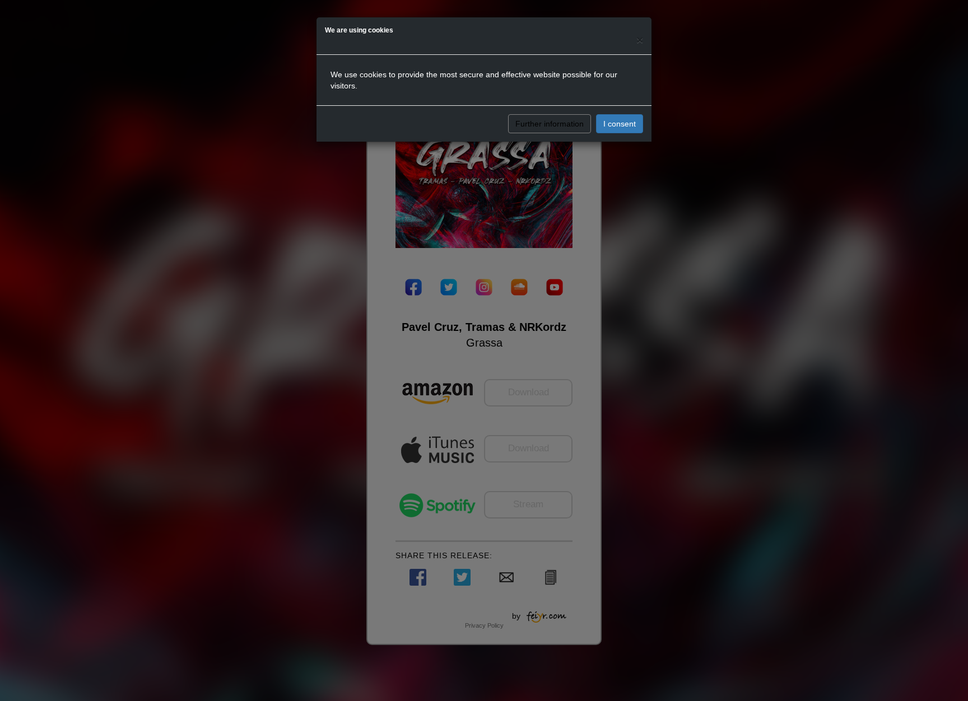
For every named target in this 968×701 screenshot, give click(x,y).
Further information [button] (549, 123)
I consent (619, 123)
